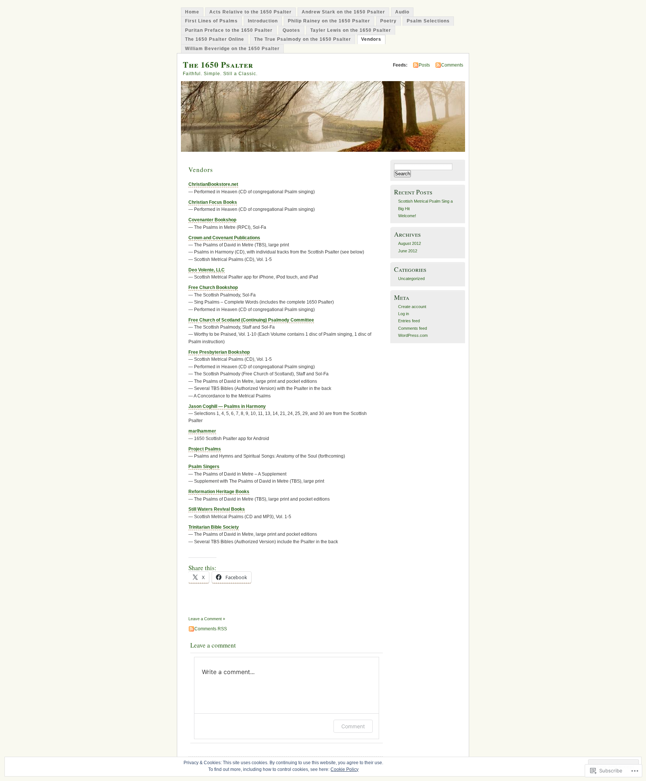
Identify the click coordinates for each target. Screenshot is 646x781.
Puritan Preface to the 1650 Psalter (229, 30)
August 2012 (409, 243)
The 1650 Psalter (218, 64)
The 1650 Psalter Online (214, 39)
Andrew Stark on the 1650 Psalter (343, 12)
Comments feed (412, 328)
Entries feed (409, 321)
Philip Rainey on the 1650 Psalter (329, 21)
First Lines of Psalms (211, 21)
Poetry (388, 21)
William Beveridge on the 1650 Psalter (232, 48)
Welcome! (407, 215)
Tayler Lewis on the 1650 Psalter (350, 30)
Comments (452, 65)
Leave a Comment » (206, 619)
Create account (412, 306)
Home (192, 12)
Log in (403, 313)
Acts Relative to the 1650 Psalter (250, 12)
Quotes (291, 30)
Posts (424, 65)
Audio (402, 12)
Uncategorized (411, 278)
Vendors (371, 39)
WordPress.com (413, 335)
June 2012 (407, 251)
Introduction (263, 21)
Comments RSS (210, 628)
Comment (353, 726)
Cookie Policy (344, 769)
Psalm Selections (428, 21)
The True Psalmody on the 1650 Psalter (302, 39)
